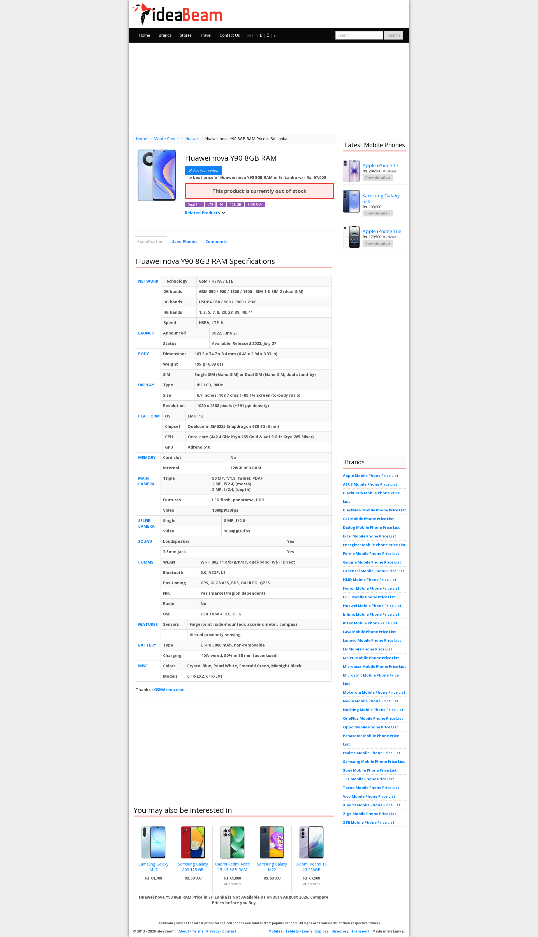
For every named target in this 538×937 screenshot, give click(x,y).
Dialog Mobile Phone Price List (371, 527)
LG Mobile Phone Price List (367, 649)
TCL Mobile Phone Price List (368, 778)
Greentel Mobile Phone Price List (373, 570)
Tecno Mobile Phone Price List (371, 787)
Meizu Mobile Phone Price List (371, 657)
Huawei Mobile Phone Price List (372, 605)
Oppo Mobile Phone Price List (370, 727)
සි (267, 35)
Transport (360, 931)
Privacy (212, 931)
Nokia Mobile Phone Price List (370, 700)
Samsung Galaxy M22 (272, 866)
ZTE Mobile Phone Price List (369, 822)
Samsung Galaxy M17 (153, 866)
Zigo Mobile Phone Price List (369, 813)
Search (394, 35)
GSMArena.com (169, 689)
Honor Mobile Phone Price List (371, 588)
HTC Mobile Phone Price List (369, 596)
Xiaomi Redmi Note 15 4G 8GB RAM (232, 866)
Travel (205, 35)
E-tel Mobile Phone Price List (369, 536)
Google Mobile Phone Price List (372, 562)
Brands (165, 35)
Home (144, 35)
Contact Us (230, 35)
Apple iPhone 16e (382, 231)
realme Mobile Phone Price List (371, 752)
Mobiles (275, 931)
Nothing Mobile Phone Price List (373, 709)
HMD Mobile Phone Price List (369, 579)
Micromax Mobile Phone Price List (374, 666)
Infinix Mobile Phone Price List (371, 614)
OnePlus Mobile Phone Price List (373, 718)
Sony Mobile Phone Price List (370, 770)
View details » (377, 177)
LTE (210, 204)
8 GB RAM (255, 204)
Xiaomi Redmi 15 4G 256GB (311, 866)
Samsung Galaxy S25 (381, 198)
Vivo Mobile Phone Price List (369, 796)
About (183, 931)
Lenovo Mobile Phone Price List (372, 640)
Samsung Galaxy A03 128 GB (193, 866)
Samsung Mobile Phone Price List (374, 761)
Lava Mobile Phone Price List (369, 631)
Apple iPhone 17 (381, 165)
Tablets (292, 931)
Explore (322, 931)
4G (221, 204)
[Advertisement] (269, 87)
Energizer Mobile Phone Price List (374, 544)
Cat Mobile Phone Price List (368, 518)
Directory (340, 931)
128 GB (235, 204)
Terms (197, 931)
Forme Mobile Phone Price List (371, 553)
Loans (307, 931)
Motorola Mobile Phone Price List (374, 692)
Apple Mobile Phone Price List (370, 475)
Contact (229, 931)
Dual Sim (194, 204)
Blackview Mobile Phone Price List (374, 510)
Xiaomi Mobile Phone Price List (371, 804)
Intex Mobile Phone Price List (370, 623)
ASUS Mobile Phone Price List (370, 484)
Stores (186, 35)
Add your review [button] (205, 170)
